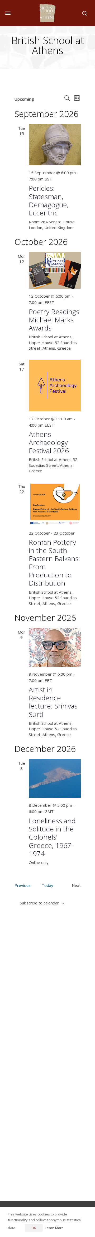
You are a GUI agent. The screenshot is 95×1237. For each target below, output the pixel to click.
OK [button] (33, 1227)
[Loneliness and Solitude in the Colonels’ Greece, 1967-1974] (55, 778)
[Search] (83, 13)
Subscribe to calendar (39, 902)
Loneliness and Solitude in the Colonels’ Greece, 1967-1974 (52, 837)
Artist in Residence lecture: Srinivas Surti (53, 702)
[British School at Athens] (47, 13)
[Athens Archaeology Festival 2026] (55, 385)
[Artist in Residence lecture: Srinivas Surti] (55, 647)
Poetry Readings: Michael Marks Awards (55, 320)
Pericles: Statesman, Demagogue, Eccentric (49, 200)
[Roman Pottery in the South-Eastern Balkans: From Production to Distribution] (55, 503)
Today (47, 885)
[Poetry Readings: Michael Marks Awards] (55, 270)
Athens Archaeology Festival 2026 (49, 442)
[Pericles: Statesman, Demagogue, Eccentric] (55, 144)
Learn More (54, 1227)
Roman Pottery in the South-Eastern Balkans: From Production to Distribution (54, 562)
